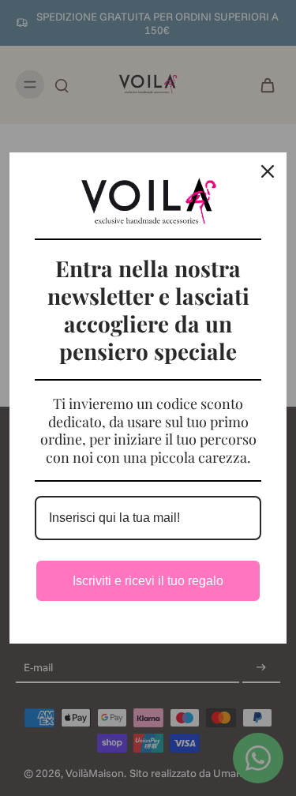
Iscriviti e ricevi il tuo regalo (148, 581)
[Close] (268, 171)
